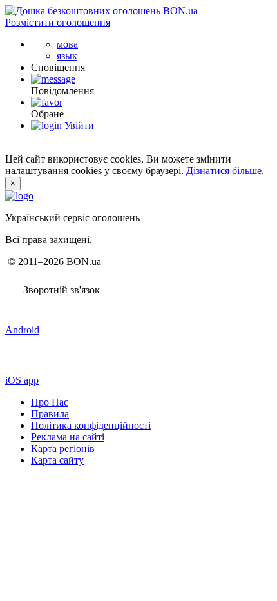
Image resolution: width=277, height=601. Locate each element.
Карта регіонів (63, 448)
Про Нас (49, 402)
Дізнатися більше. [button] (225, 170)
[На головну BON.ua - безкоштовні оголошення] (101, 10)
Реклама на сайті (67, 436)
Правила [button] (50, 413)
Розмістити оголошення (57, 22)
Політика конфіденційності (91, 425)
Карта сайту (57, 460)
